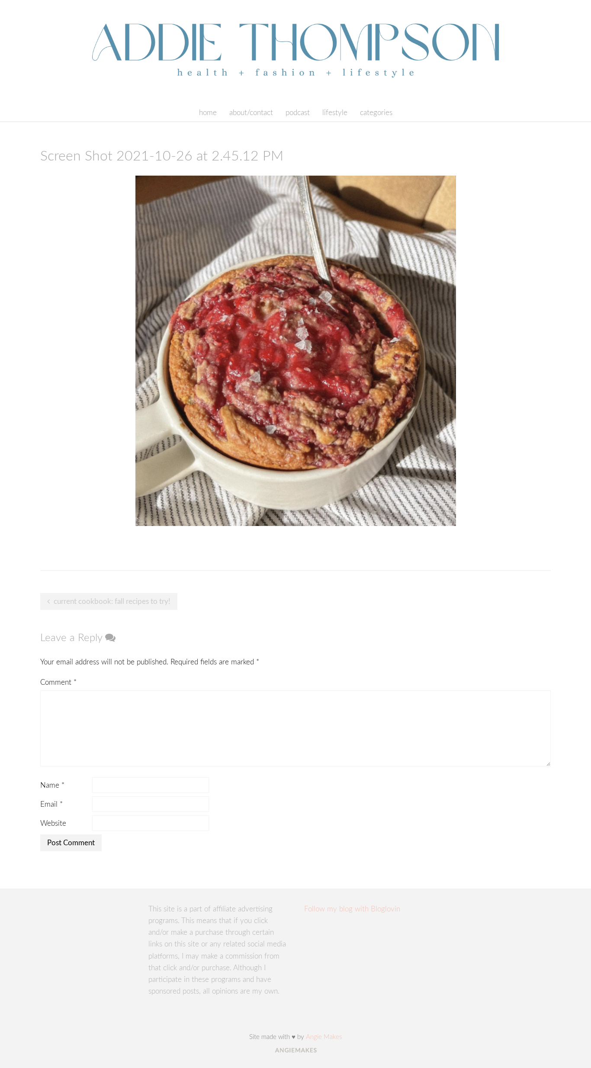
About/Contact (251, 112)
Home (208, 112)
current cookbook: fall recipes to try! (112, 601)
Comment (58, 682)
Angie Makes (324, 1037)
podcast (298, 112)
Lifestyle (334, 112)
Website (53, 823)
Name (52, 785)
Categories (376, 112)
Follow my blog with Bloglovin (352, 909)
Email (51, 804)
